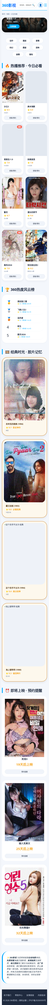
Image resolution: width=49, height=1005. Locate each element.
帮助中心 (19, 995)
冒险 (31, 54)
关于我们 (7, 995)
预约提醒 (24, 772)
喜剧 (24, 41)
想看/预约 (12, 118)
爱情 (37, 41)
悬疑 (24, 48)
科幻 (11, 48)
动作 (11, 41)
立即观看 (13, 26)
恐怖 (37, 48)
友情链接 (30, 995)
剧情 (18, 54)
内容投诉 (41, 995)
